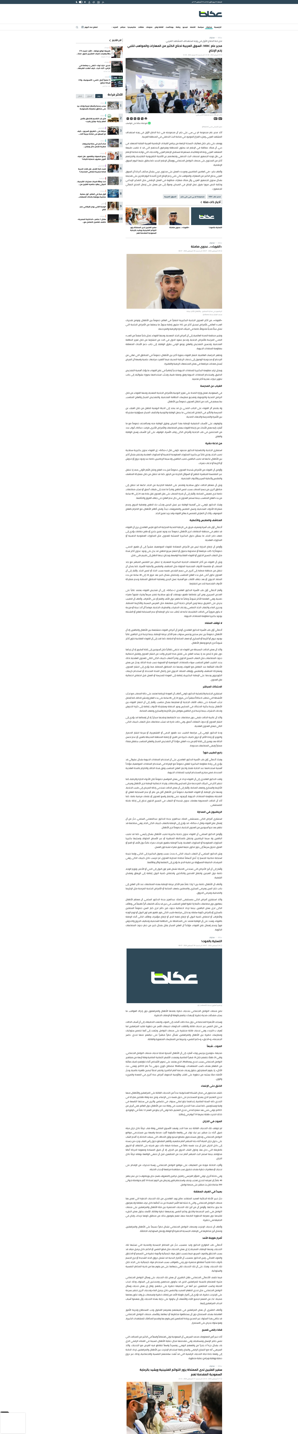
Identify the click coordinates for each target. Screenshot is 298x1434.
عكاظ (218, 37)
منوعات (149, 27)
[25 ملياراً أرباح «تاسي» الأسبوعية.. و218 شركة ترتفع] (117, 81)
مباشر (122, 27)
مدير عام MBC (215, 196)
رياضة (178, 27)
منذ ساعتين (106, 86)
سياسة (201, 27)
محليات (209, 27)
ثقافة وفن (159, 27)
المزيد (115, 27)
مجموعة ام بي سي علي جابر (192, 196)
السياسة (102, 178)
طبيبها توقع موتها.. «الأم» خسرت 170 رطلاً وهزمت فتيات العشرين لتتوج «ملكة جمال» (93, 52)
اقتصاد (193, 27)
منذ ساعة (107, 71)
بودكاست (170, 27)
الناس (103, 203)
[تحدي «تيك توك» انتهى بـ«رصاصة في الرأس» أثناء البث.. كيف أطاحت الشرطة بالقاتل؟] (117, 66)
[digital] (103, 2)
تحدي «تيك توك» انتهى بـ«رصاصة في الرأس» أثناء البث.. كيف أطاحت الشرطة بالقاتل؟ (94, 67)
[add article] (98, 2)
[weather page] (94, 2)
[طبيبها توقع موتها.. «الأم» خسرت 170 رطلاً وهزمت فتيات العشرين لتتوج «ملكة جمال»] (117, 52)
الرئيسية (217, 27)
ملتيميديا (132, 27)
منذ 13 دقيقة (105, 57)
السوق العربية (170, 196)
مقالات (141, 27)
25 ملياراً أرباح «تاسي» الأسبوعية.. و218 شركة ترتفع (94, 81)
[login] (89, 2)
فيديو (185, 27)
